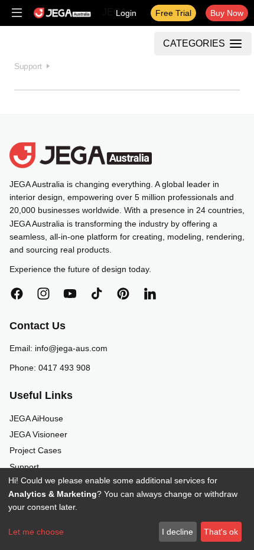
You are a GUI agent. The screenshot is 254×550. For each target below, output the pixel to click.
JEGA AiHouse (36, 418)
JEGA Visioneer (38, 434)
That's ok (221, 531)
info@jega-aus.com (71, 348)
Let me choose (36, 531)
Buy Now (226, 13)
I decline (177, 531)
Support (24, 467)
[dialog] (127, 509)
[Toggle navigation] (16, 13)
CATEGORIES (194, 43)
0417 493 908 (64, 367)
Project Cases (35, 450)
